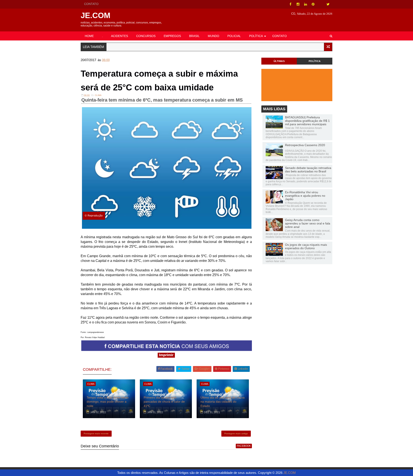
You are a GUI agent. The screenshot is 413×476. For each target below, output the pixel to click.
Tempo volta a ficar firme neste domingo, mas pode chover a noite (108, 402)
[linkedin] (305, 4)
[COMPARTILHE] (167, 350)
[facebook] (290, 4)
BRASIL (194, 36)
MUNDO (213, 36)
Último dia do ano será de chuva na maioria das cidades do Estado (222, 402)
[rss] (320, 4)
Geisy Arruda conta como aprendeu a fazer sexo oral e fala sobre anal (307, 223)
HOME (89, 36)
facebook (244, 445)
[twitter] (328, 4)
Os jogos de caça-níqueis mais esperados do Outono (306, 246)
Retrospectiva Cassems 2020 (305, 145)
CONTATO (91, 4)
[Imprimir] (166, 356)
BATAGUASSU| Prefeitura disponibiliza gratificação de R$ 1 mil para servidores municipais (307, 121)
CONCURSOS (146, 36)
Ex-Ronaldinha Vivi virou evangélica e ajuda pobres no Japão (305, 195)
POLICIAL (234, 36)
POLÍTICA (256, 36)
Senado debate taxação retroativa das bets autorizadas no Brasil (308, 169)
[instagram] (298, 4)
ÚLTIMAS (279, 61)
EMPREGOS (172, 36)
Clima (98, 95)
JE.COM (95, 15)
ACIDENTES (119, 36)
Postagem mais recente (96, 433)
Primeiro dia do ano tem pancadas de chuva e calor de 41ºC (164, 402)
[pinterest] (313, 4)
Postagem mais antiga (236, 433)
